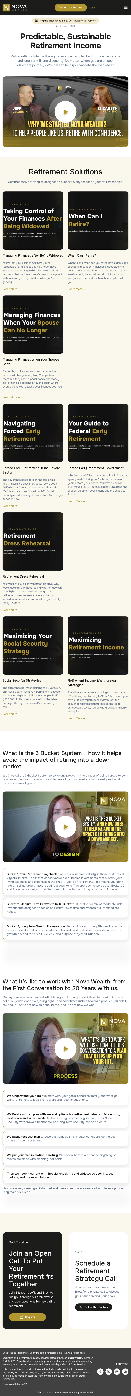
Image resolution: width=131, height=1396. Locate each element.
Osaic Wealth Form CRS (15, 1383)
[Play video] (65, 111)
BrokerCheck (78, 1352)
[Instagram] (117, 1371)
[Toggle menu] (125, 8)
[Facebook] (100, 1371)
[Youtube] (125, 1371)
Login (92, 7)
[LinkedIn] (108, 1371)
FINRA (6, 1361)
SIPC (13, 1361)
